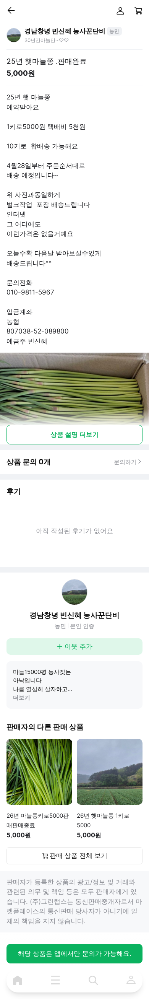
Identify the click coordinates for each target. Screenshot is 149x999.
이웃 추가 (78, 646)
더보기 (21, 697)
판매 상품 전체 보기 (78, 855)
